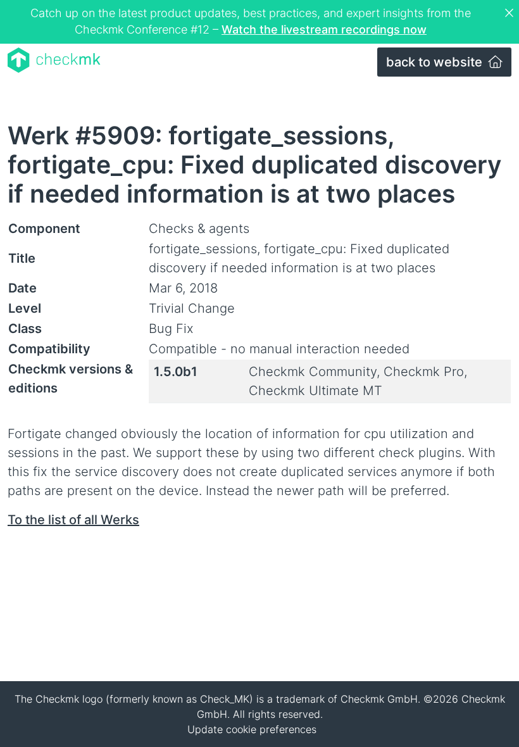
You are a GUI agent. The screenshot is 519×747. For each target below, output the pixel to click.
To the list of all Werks (73, 519)
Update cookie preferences (251, 729)
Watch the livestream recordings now (324, 29)
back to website (435, 62)
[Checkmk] (54, 60)
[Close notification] (511, 13)
